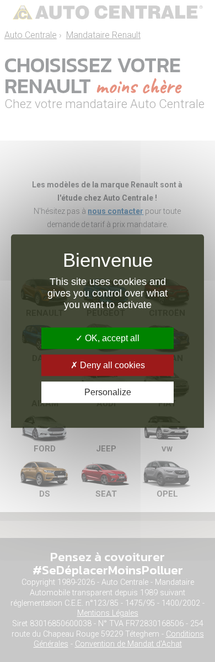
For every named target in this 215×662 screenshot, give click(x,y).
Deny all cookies (111, 365)
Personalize (107, 392)
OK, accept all (111, 338)
